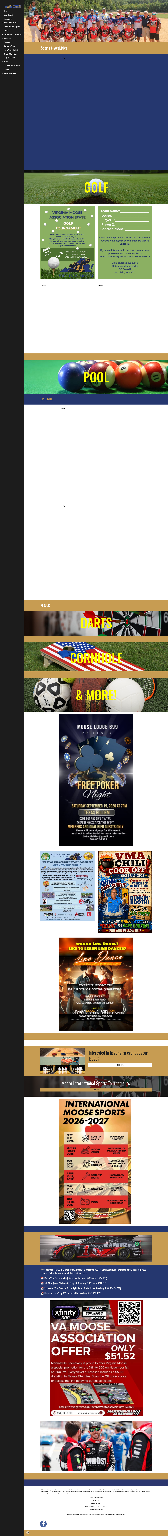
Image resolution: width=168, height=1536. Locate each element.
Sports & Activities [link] (10, 54)
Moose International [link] (10, 73)
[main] (72, 48)
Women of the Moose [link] (10, 23)
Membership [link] (7, 38)
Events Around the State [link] (11, 50)
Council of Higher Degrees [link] (12, 26)
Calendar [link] (6, 30)
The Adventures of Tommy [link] (12, 65)
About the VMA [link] (8, 15)
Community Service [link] (9, 46)
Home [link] (5, 11)
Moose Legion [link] (8, 19)
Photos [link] (6, 61)
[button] (165, 2)
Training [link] (6, 69)
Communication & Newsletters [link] (13, 34)
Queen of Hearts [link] (11, 58)
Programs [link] (7, 42)
